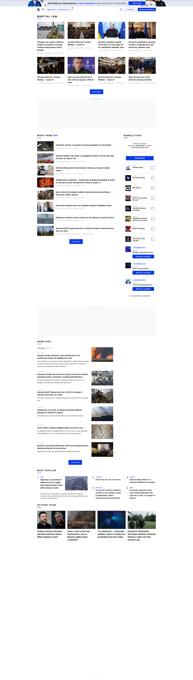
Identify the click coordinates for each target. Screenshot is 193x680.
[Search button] (120, 9)
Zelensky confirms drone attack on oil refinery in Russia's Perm (85, 218)
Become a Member (146, 9)
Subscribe (140, 158)
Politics (99, 487)
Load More (96, 91)
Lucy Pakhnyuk (105, 50)
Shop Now (137, 3)
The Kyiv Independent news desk (69, 234)
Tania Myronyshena (64, 161)
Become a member (143, 256)
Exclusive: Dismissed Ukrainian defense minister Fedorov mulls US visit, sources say (142, 535)
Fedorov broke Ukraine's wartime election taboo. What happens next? (49, 534)
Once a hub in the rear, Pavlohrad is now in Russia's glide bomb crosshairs (78, 535)
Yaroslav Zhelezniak (76, 48)
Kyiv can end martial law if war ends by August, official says (80, 79)
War (42, 477)
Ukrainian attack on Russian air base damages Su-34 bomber (83, 145)
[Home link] (38, 9)
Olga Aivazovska (136, 83)
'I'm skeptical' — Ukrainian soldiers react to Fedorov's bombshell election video (111, 534)
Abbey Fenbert (75, 85)
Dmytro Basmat (136, 50)
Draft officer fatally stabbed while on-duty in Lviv (60, 428)
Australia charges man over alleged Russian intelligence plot (83, 205)
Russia (132, 477)
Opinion (99, 477)
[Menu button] (43, 9)
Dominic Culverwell (45, 53)
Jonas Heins (62, 148)
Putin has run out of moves (108, 480)
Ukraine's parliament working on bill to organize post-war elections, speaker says (142, 44)
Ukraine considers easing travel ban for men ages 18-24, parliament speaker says (111, 44)
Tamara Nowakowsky (65, 220)
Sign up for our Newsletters (59, 9)
